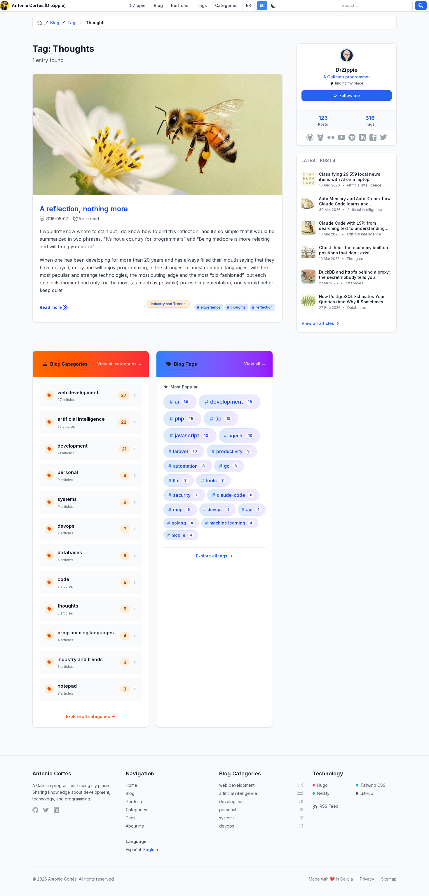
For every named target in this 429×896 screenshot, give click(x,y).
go (228, 466)
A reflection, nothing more (84, 209)
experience (209, 307)
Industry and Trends (168, 304)
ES (248, 5)
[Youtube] (341, 137)
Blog (158, 5)
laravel (182, 451)
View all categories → (119, 363)
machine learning (228, 522)
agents (238, 436)
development (228, 402)
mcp (179, 510)
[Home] (39, 22)
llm (177, 480)
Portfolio (180, 5)
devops (216, 509)
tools (212, 480)
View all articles (317, 323)
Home (131, 785)
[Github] (309, 137)
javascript (189, 435)
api (250, 509)
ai (179, 402)
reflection (262, 307)
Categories (226, 5)
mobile (179, 535)
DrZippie (137, 5)
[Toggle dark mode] (273, 5)
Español (133, 849)
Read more (51, 307)
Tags (202, 5)
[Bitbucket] (320, 137)
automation (186, 466)
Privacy (367, 878)
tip (220, 419)
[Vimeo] (351, 137)
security (183, 495)
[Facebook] (372, 137)
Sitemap (389, 878)
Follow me (349, 95)
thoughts (236, 307)
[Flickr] (330, 137)
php (181, 419)
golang (180, 522)
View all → (255, 363)
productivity (231, 451)
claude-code (232, 495)
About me (135, 825)
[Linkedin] (362, 137)
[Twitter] (383, 137)
